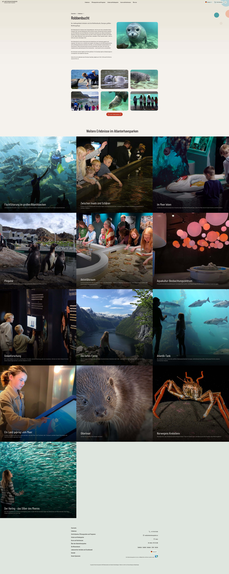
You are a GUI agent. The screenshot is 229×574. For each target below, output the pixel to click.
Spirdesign (136, 564)
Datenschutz (106, 564)
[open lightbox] (85, 79)
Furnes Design (130, 564)
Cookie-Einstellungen (114, 564)
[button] (208, 2)
